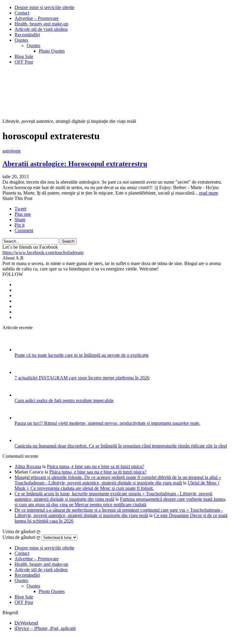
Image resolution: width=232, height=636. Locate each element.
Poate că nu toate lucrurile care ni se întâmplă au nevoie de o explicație (81, 355)
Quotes (21, 40)
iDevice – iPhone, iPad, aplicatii (45, 628)
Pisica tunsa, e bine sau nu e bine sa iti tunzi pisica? (95, 466)
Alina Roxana (27, 466)
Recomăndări (27, 34)
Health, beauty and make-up (41, 23)
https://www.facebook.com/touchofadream (42, 252)
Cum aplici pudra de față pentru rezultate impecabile (64, 400)
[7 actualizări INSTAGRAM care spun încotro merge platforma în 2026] (22, 372)
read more (208, 192)
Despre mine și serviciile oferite (44, 7)
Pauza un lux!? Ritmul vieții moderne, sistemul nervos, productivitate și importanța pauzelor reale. (107, 423)
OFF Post (23, 61)
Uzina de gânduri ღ (21, 537)
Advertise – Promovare (36, 18)
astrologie (11, 150)
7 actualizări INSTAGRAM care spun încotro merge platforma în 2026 (82, 377)
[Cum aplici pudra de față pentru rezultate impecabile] (22, 395)
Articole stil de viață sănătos (41, 29)
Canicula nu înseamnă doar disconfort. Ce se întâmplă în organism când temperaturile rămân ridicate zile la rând (120, 445)
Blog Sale (23, 56)
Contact (21, 12)
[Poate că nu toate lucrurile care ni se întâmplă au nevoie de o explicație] (22, 349)
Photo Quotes (52, 51)
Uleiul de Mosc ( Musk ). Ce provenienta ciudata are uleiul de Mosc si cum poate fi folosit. (117, 485)
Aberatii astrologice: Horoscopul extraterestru (74, 164)
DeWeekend (26, 622)
